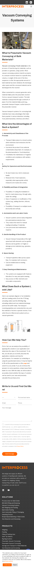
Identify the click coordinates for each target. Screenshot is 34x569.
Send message (9, 454)
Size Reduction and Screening (11, 548)
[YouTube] (31, 2)
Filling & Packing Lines (8, 534)
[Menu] (31, 6)
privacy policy (8, 561)
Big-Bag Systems (7, 539)
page (25, 363)
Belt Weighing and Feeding (10, 508)
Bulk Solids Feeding (8, 510)
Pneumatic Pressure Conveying (11, 543)
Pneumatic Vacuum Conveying (11, 541)
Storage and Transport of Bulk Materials (14, 546)
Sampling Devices (7, 514)
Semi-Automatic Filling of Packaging (13, 512)
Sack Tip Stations (7, 536)
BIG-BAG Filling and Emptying (11, 503)
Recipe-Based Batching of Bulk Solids (13, 517)
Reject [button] (15, 565)
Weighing (4, 530)
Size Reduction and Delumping (11, 519)
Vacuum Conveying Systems (10, 505)
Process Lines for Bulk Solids (11, 501)
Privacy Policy (20, 446)
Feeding (4, 532)
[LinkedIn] (27, 2)
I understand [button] (7, 565)
